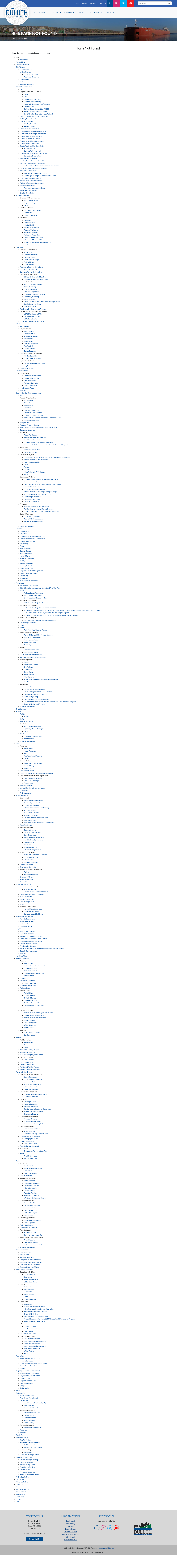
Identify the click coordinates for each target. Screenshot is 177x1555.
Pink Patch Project (30, 1213)
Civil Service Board (26, 121)
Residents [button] (55, 12)
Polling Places (29, 262)
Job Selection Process (31, 813)
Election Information (31, 255)
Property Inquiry (25, 1378)
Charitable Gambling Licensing (35, 294)
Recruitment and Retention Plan (31, 1262)
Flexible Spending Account (33, 840)
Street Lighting (29, 674)
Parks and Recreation (31, 383)
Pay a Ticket (28, 1042)
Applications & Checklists (33, 1079)
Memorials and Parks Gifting (34, 973)
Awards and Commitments (29, 1398)
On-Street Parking (26, 1062)
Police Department (30, 385)
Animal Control (29, 1181)
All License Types (30, 306)
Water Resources (30, 1025)
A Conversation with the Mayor (31, 936)
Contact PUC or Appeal (32, 151)
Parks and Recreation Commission (32, 183)
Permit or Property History (33, 415)
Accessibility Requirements (33, 519)
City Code (27, 366)
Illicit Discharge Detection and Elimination (38, 692)
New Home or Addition (32, 462)
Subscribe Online (22, 1482)
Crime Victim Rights (31, 74)
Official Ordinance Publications (35, 277)
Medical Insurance (30, 845)
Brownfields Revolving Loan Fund (35, 1151)
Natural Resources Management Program (38, 1013)
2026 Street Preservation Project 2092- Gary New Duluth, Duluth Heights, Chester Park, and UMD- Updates (62, 610)
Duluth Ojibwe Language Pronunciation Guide (40, 176)
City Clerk (19, 247)
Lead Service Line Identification (35, 1341)
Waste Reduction (30, 1420)
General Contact (25, 551)
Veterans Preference (31, 815)
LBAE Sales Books (30, 319)
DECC (26, 94)
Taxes (22, 734)
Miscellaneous (29, 677)
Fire (17, 743)
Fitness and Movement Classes (35, 240)
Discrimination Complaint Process (36, 892)
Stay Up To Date (25, 1440)
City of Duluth (17, 38)
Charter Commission (27, 193)
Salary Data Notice (26, 879)
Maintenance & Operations (29, 1373)
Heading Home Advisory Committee (33, 161)
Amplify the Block (30, 1156)
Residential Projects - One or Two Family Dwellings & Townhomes (47, 457)
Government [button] (40, 12)
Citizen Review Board (31, 911)
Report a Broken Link (27, 919)
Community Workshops (32, 1408)
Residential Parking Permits (29, 1067)
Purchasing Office (26, 721)
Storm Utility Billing (31, 697)
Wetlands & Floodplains (32, 1084)
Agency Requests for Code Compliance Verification (42, 511)
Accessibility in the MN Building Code (37, 494)
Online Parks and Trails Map (34, 1005)
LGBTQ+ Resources (27, 899)
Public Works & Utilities (28, 573)
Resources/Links (30, 148)
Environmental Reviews (32, 1082)
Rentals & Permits (26, 1008)
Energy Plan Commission (28, 158)
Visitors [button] (80, 12)
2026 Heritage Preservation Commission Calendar (41, 166)
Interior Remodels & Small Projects (36, 460)
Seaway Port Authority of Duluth (35, 111)
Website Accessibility (27, 921)
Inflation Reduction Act (32, 1413)
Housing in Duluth (30, 1102)
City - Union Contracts (28, 867)
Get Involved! (24, 1400)
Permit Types (28, 405)
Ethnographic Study (31, 1139)
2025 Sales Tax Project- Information (36, 603)
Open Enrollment (26, 825)
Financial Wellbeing (31, 230)
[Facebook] (110, 3)
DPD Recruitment (26, 1176)
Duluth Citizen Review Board (30, 139)
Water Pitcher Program (32, 1343)
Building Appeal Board (28, 119)
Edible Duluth (28, 1027)
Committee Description (32, 156)
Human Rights (25, 556)
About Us (23, 1430)
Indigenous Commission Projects (35, 173)
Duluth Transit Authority (32, 101)
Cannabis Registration (32, 292)
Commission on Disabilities (29, 129)
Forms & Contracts (26, 1361)
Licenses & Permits (22, 924)
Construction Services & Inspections (28, 393)
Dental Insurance (30, 835)
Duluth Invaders (29, 1035)
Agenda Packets (29, 126)
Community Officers (31, 1203)
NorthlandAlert (21, 956)
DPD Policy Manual (31, 1242)
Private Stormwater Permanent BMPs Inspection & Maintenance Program (50, 701)
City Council (20, 324)
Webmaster (24, 578)
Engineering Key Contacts (29, 585)
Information (28, 1452)
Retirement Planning (31, 874)
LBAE (18, 1502)
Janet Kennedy (29, 341)
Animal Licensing (30, 287)
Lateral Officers (25, 1252)
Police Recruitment (22, 1250)
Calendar (84, 3)
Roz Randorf (28, 346)
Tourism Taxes (29, 739)
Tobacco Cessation (30, 232)
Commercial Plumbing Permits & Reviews (38, 442)
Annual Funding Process (32, 1121)
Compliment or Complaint (29, 1227)
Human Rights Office (23, 884)
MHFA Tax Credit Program (33, 1111)
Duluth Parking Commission (29, 143)
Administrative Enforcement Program (33, 309)
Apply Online (28, 400)
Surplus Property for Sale (28, 1366)
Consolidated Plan (30, 1143)
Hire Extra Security (30, 1188)
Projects (23, 590)
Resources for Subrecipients (34, 1124)
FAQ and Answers (26, 793)
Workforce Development (29, 581)
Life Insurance (29, 842)
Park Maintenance (26, 1383)
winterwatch (20, 1494)
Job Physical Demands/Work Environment (39, 822)
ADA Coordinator (26, 897)
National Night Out (31, 1210)
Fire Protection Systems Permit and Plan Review (36, 773)
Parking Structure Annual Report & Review (39, 509)
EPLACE (19, 1499)
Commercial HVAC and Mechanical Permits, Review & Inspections (47, 445)
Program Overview (30, 1119)
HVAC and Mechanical (32, 501)
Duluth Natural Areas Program (34, 1015)
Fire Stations (28, 748)
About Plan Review (30, 435)
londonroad (24, 59)
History (26, 753)
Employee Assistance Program (30, 245)
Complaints (24, 790)
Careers (27, 758)
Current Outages (30, 1326)
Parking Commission (27, 1064)
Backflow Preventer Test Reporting (36, 506)
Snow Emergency (22, 1437)
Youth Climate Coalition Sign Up (35, 1403)
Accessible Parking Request (29, 1050)
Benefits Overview (30, 830)
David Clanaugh (29, 348)
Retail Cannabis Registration (34, 521)
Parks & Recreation (26, 563)
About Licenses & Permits (33, 284)
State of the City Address (28, 943)
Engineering (24, 543)
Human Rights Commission (33, 909)
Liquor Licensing (29, 299)
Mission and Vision (30, 971)
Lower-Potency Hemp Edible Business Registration (42, 301)
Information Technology (24, 916)
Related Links (28, 783)
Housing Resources (30, 1104)
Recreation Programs (27, 981)
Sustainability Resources (32, 1427)
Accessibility (20, 62)
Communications (22, 371)
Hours (22, 395)
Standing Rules (25, 326)
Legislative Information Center (34, 363)
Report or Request (26, 785)
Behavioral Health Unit (32, 1183)
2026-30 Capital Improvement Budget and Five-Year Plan (40, 588)
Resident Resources (31, 652)
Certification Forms (31, 857)
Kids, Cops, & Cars (30, 1208)
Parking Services (26, 561)
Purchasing (24, 576)
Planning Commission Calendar (35, 188)
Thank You (19, 1435)
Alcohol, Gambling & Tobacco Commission (35, 116)
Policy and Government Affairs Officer (33, 939)
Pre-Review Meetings (31, 482)
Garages (27, 469)
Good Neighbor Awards (28, 951)
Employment (70, 1521)
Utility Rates (28, 1331)
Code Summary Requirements (34, 489)
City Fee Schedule (26, 926)
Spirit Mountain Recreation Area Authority (39, 114)
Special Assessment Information (31, 655)
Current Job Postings (31, 805)
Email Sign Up (29, 1405)
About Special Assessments (33, 726)
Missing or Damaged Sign (33, 637)
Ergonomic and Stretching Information (37, 242)
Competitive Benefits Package (30, 1260)
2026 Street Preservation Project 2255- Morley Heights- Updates (47, 613)
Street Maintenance (31, 1279)
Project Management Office (30, 1376)
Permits (22, 627)
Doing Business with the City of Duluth (33, 1363)
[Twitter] (123, 3)
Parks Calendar (25, 988)
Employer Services (26, 1462)
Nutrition (27, 220)
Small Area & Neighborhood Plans (36, 1134)
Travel (26, 716)
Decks (26, 464)
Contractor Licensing (31, 420)
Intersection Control (31, 664)
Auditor (22, 714)
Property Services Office (28, 1381)
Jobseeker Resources (27, 1472)
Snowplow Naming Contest (29, 1455)
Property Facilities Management (31, 571)
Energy (22, 1385)
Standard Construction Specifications (33, 657)
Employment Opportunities (33, 800)
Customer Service (30, 1274)
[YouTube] (130, 3)
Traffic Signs (28, 667)
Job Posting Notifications (33, 803)
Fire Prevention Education (33, 763)
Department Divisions (31, 1185)
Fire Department (30, 380)
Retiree (26, 872)
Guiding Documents (27, 1141)
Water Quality (29, 1423)
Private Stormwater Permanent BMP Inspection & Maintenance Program (49, 1319)
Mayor (18, 929)
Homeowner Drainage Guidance (35, 694)
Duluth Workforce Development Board (33, 153)
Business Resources (31, 1097)
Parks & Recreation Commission (35, 966)
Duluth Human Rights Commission (32, 141)
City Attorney (20, 67)
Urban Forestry (29, 1020)
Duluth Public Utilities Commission (32, 146)
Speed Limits (28, 672)
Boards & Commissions (24, 87)
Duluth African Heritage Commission (33, 134)
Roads (18, 1390)
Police (18, 1161)
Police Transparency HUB (33, 1245)
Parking (18, 1037)
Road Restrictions (30, 682)
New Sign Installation (31, 640)
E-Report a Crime (30, 1232)
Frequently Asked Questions (30, 1264)
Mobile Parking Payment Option (31, 1055)
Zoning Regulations (30, 1077)
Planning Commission (27, 185)
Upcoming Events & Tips (32, 210)
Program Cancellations (28, 985)
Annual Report (29, 976)
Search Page (20, 1497)
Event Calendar (21, 709)
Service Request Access (28, 1334)
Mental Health (29, 225)
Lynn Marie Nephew (31, 343)
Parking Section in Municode (30, 1069)
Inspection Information (32, 450)
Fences (26, 467)
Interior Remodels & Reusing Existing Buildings (40, 492)
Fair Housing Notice (27, 902)
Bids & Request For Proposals (30, 1358)
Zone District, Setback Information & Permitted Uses (42, 418)
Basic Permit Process (31, 410)
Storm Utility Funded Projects (34, 704)
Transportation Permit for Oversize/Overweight (41, 679)
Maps (22, 625)
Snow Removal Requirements (30, 1442)
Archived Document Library (33, 1003)
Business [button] (68, 12)
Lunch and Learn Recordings (33, 237)
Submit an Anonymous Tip (33, 1235)
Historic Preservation (31, 1087)
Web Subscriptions (22, 1477)
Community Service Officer (29, 1267)
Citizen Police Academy (32, 1220)
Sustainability (24, 1388)
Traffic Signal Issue (30, 645)
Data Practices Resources (29, 269)
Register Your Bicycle (31, 1195)
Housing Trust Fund (31, 1106)
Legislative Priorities (27, 934)
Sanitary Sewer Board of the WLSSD (36, 109)
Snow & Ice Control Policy (33, 1447)
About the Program (31, 200)
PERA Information (30, 847)
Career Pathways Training (29, 1460)
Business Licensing (30, 289)
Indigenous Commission (28, 171)
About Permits (29, 403)
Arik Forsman (28, 339)
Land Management (30, 1022)
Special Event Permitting (32, 304)
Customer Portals (30, 1299)
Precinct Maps (29, 264)
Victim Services (25, 72)
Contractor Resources (31, 650)
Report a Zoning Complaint (29, 1146)
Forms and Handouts (27, 526)
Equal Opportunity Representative (32, 894)
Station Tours (28, 768)
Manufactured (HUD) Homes (34, 472)
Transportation (29, 1131)
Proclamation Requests (28, 946)
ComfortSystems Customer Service (32, 536)
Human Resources (26, 553)
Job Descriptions (30, 820)
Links (22, 904)
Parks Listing (28, 993)
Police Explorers (29, 1223)
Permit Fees (28, 408)
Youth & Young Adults (27, 1464)
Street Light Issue (30, 642)
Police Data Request (27, 1225)
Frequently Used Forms (32, 487)
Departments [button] (95, 12)
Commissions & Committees (30, 1136)
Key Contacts (28, 963)
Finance (22, 546)
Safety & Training (26, 882)
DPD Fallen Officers (31, 1173)
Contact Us (102, 3)
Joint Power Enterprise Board (30, 178)
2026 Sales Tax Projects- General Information (40, 608)
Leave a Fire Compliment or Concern (32, 788)
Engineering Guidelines (28, 622)
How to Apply (29, 860)
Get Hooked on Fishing (32, 1205)
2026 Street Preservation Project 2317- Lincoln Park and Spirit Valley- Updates (51, 615)
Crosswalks (28, 669)
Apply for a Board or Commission (31, 267)
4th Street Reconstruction (33, 595)
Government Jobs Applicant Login (36, 818)
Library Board (29, 106)
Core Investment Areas (32, 1129)
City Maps (92, 3)
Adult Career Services (27, 1467)
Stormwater (28, 687)
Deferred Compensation (32, 832)
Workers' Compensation (32, 850)
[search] (169, 3)
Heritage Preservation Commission (32, 163)
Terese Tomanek (30, 351)
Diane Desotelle (29, 334)
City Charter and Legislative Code (36, 279)
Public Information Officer (33, 1168)
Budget (22, 719)
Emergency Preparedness (33, 778)
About (26, 662)
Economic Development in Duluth (35, 1094)
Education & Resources (32, 1348)
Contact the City (34, 1539)
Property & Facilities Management (28, 1371)
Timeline (23, 1432)
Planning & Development (28, 566)
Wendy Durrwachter (31, 336)
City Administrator (22, 64)
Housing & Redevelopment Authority (37, 104)
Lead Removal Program (32, 1339)
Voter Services (29, 252)
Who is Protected (30, 889)
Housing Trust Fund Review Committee (33, 168)
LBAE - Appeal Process (32, 316)
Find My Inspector (30, 452)
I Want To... (110, 12)
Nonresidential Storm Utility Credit (36, 699)
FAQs (26, 205)
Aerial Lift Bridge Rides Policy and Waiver (38, 635)
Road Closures (21, 1492)
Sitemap (19, 1487)
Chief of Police (29, 1166)
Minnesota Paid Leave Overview (35, 855)
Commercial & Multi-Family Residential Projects (41, 479)
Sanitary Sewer (29, 1289)
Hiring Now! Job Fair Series (29, 1474)
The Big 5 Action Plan (27, 931)
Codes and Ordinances (32, 516)
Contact (19, 529)
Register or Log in (30, 203)
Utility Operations (30, 1282)
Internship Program (26, 84)
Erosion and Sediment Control (34, 689)
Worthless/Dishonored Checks (35, 1198)
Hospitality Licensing (31, 297)
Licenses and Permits (27, 771)
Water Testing (29, 1351)
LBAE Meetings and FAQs (33, 314)
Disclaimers (20, 1479)
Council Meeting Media (32, 358)
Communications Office (32, 376)
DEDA (26, 97)
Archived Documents (27, 706)
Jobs (77, 3)
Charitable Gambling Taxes (33, 736)
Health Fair (28, 213)
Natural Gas (28, 1287)
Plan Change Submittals (32, 440)
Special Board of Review (28, 190)
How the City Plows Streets (29, 1445)
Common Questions (31, 862)
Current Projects (30, 995)
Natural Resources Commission (31, 180)
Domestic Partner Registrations (31, 272)
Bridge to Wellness (22, 195)
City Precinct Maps (26, 368)
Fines (26, 1047)
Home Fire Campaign (31, 781)
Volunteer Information (32, 1032)
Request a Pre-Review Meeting (35, 437)
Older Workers (25, 1469)
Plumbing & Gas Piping (32, 499)
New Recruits (24, 1255)
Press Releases (70, 1529)
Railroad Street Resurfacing (33, 593)
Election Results (29, 257)
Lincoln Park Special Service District (32, 321)
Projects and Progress (27, 1395)
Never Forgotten (30, 751)
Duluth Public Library (31, 378)
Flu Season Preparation (32, 235)
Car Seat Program (30, 766)
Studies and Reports (31, 1114)
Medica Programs (30, 215)
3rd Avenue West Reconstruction (35, 598)
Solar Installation (30, 1418)
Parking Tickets (29, 1190)
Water (26, 1297)
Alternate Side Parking (28, 1052)
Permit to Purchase (30, 1193)
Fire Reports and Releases (33, 756)
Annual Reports (29, 1240)
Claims (22, 82)
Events (22, 1153)
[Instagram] (116, 3)
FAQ (21, 89)
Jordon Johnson (29, 331)
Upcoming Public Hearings (33, 729)
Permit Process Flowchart (33, 413)
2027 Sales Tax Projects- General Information (40, 620)
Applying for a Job (30, 810)
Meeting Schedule (30, 124)
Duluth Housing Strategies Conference (37, 1109)
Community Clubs (30, 968)
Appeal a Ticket (29, 1045)
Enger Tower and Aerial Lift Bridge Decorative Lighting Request (42, 948)
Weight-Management (31, 227)
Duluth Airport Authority (32, 99)
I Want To (19, 1484)
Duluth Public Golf (30, 1000)
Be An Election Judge (31, 260)
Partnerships (28, 1215)
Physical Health (29, 222)
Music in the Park (30, 983)
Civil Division (24, 79)
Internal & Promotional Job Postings (36, 808)
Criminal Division (26, 69)
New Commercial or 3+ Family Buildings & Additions (42, 484)
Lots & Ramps (29, 1060)
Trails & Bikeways (30, 998)
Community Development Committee (33, 131)
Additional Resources (31, 77)
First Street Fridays (30, 1158)
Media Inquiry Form (27, 388)
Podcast (23, 390)
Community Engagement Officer (31, 941)
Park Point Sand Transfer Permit (35, 630)
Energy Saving (29, 1415)
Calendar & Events (70, 1532)
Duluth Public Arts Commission (31, 136)
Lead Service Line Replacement (34, 1346)
